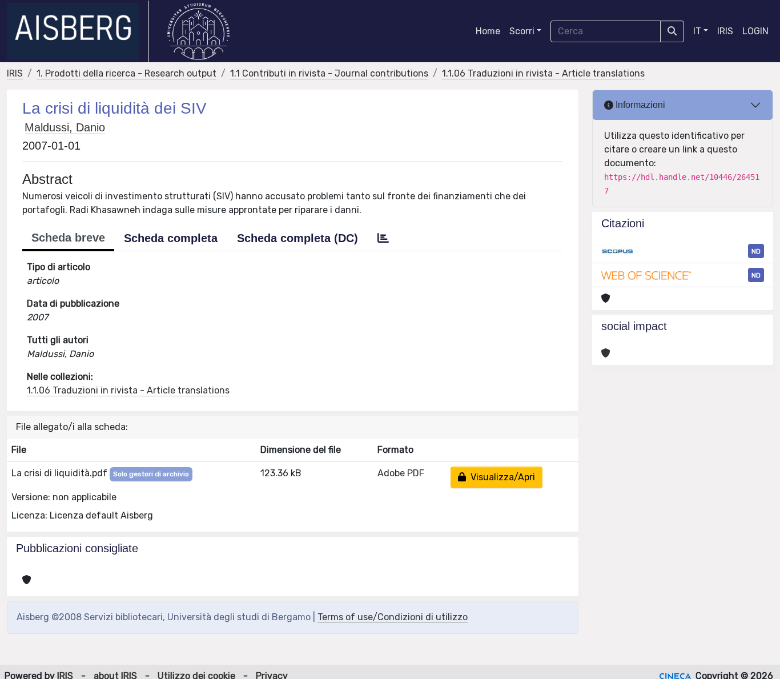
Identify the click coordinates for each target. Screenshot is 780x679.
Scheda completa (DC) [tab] (297, 238)
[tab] (383, 238)
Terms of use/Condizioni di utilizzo (392, 617)
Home (488, 31)
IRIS (725, 31)
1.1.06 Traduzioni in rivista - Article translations (543, 73)
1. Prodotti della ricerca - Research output (126, 73)
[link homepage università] (198, 31)
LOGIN (755, 31)
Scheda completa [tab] (171, 238)
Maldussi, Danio (65, 127)
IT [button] (697, 31)
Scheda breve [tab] (68, 237)
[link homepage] (78, 31)
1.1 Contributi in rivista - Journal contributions (329, 73)
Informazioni (639, 105)
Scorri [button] (521, 31)
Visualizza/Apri (500, 477)
